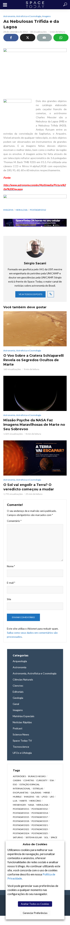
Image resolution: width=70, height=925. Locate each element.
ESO (15, 784)
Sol (46, 837)
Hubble (17, 796)
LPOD (44, 796)
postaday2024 (21, 833)
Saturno (18, 837)
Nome (11, 566)
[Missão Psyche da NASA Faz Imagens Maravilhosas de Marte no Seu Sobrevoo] (35, 393)
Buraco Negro (37, 776)
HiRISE (46, 792)
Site (9, 599)
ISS (37, 796)
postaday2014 (40, 813)
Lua (15, 800)
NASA (31, 804)
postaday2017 (40, 817)
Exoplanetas (20, 792)
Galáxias (36, 792)
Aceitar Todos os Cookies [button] (35, 903)
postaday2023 (40, 829)
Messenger (19, 804)
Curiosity (41, 780)
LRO (52, 796)
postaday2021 (40, 825)
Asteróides (19, 776)
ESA (52, 780)
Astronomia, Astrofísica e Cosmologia (22, 16)
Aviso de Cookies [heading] (35, 844)
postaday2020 (21, 825)
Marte (23, 800)
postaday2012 (38, 209)
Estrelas (38, 788)
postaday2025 (40, 833)
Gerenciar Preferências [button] (35, 912)
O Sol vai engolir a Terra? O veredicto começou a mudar (28, 487)
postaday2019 (40, 821)
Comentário (14, 520)
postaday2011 (21, 808)
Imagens (46, 16)
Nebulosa (21, 209)
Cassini (17, 780)
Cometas (28, 780)
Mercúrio (35, 800)
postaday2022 (21, 829)
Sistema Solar (34, 837)
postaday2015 (21, 817)
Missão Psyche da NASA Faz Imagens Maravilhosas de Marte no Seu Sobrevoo (34, 424)
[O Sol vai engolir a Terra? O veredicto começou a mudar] (35, 458)
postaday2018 (21, 821)
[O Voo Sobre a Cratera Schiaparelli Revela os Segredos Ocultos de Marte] (35, 328)
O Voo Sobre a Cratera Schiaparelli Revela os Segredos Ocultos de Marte (33, 360)
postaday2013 (21, 813)
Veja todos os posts (30, 294)
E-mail (11, 582)
